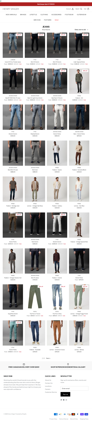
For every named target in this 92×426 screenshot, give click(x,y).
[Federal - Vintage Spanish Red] (79, 225)
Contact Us (48, 383)
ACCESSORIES (56, 14)
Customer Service (51, 392)
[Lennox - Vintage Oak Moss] (35, 189)
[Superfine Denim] (13, 297)
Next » (48, 358)
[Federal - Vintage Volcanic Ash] (13, 261)
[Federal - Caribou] (57, 189)
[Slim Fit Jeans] (35, 261)
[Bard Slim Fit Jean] (13, 153)
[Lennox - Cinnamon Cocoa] (57, 333)
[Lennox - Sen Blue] (79, 189)
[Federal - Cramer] (57, 261)
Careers (47, 389)
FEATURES (47, 20)
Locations (48, 386)
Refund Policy (74, 419)
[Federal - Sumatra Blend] (79, 153)
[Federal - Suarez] (57, 153)
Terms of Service (63, 419)
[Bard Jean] (35, 153)
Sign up (65, 394)
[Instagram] (66, 400)
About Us (48, 380)
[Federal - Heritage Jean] (13, 189)
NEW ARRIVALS (11, 14)
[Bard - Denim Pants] (79, 117)
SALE (56, 20)
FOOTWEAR (69, 14)
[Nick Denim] (35, 225)
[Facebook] (63, 400)
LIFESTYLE (33, 14)
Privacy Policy (53, 419)
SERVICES (37, 20)
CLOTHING (44, 14)
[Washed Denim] (35, 117)
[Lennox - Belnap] (79, 333)
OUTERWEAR (81, 14)
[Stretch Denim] (13, 117)
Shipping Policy (84, 419)
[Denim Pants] (57, 117)
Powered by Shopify (20, 414)
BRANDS (23, 14)
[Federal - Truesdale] (35, 333)
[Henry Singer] (11, 9)
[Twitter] (61, 400)
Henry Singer (11, 414)
